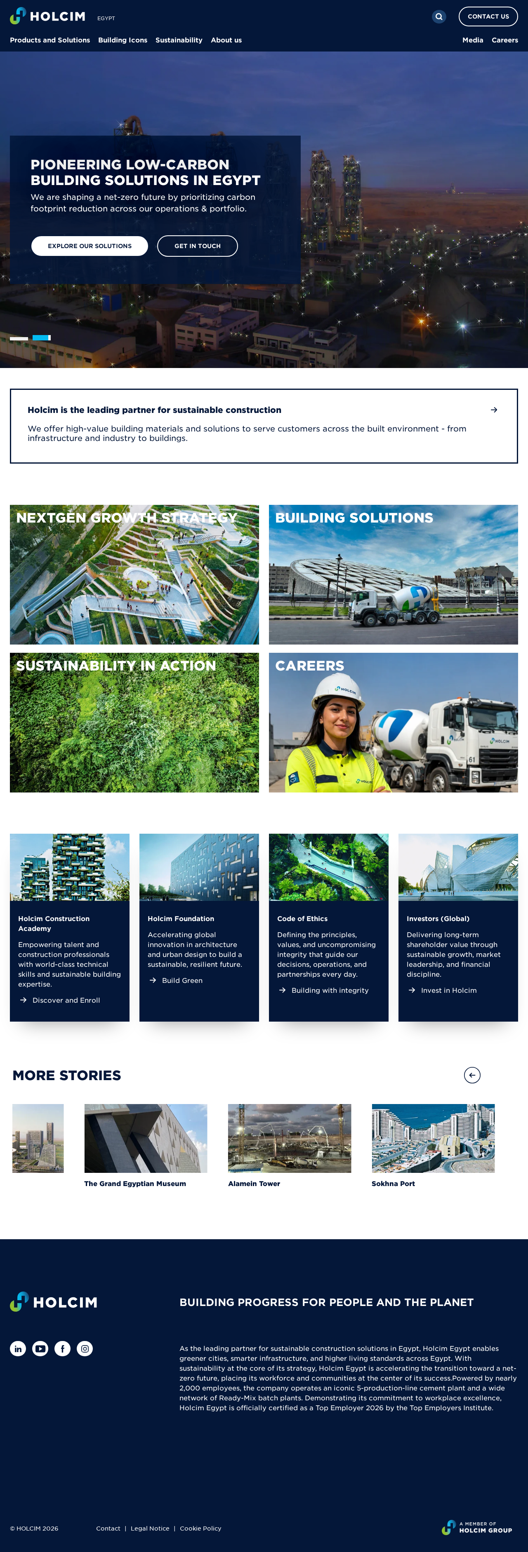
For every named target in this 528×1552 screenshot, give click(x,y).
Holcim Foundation (181, 918)
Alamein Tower (254, 1183)
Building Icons (122, 39)
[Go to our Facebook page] (64, 1348)
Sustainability (179, 39)
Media (472, 39)
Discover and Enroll (66, 1000)
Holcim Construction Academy (54, 923)
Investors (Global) (438, 918)
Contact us (488, 16)
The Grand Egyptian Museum (135, 1183)
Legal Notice (150, 1528)
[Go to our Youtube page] (42, 1348)
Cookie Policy (201, 1528)
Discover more (74, 247)
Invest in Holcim (449, 990)
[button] (501, 1075)
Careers (505, 39)
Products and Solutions (50, 39)
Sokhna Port (393, 1183)
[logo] (47, 17)
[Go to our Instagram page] (87, 1348)
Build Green (182, 980)
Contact (108, 1528)
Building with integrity (330, 990)
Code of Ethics (302, 918)
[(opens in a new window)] (134, 575)
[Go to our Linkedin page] (20, 1348)
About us (226, 39)
